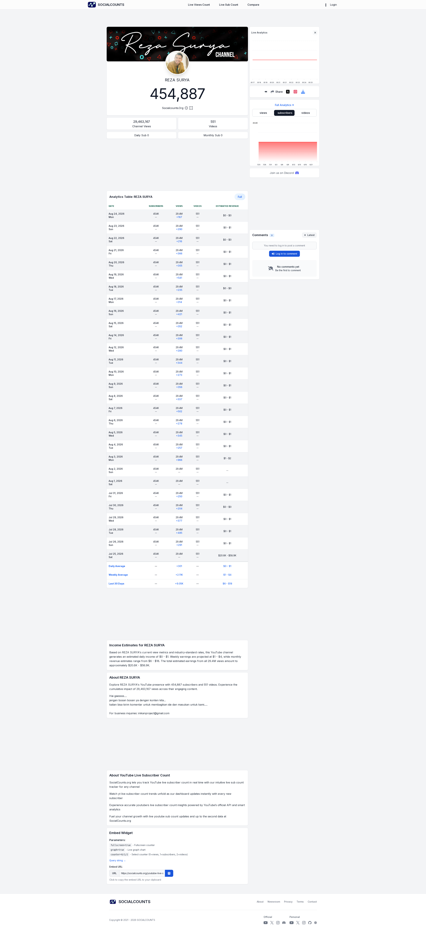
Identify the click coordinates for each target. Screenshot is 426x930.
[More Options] (326, 4)
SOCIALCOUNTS (146, 920)
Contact (312, 901)
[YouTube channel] (266, 923)
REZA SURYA (177, 80)
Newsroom (274, 901)
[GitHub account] (310, 922)
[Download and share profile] (303, 92)
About (260, 901)
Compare (253, 4)
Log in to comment (286, 253)
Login (333, 4)
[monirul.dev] (315, 922)
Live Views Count (199, 4)
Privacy (288, 901)
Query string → (117, 860)
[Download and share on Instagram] (295, 92)
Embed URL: (116, 866)
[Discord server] (284, 922)
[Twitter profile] (272, 922)
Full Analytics (283, 105)
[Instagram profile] (278, 922)
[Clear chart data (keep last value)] (315, 32)
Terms (300, 901)
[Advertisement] (177, 164)
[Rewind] (266, 92)
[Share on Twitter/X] (288, 92)
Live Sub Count (228, 4)
